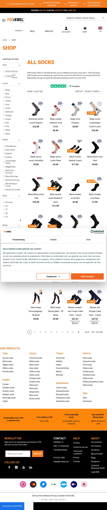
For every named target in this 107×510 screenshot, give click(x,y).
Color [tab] (5, 83)
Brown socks (34, 399)
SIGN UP (37, 454)
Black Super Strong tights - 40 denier (55, 311)
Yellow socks (34, 371)
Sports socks (8, 358)
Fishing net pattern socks (93, 382)
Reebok (8, 153)
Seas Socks (10, 150)
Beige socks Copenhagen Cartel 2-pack (95, 123)
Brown (8, 97)
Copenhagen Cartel (10, 162)
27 (6, 210)
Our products (96, 442)
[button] (19, 30)
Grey (7, 104)
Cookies (76, 461)
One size (9, 202)
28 (6, 213)
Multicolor (9, 112)
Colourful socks (89, 361)
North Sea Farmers (9, 171)
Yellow (8, 101)
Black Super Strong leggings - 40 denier (36, 311)
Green (7, 108)
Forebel (8, 157)
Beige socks (34, 392)
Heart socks (88, 385)
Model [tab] (5, 225)
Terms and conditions (41, 496)
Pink (7, 126)
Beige (7, 90)
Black (7, 134)
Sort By (79, 91)
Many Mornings (11, 176)
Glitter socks (88, 378)
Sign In (66, 30)
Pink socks (33, 385)
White (7, 130)
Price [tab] (5, 65)
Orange (8, 115)
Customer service (80, 447)
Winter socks (8, 368)
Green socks (34, 375)
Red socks (33, 388)
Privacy (76, 458)
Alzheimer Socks (12, 180)
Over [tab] (88, 239)
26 (6, 206)
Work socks (7, 361)
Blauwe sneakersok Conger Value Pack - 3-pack (75, 311)
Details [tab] (53, 239)
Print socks (87, 365)
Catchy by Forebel (12, 190)
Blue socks (33, 395)
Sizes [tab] (5, 196)
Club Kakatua (10, 146)
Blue (7, 94)
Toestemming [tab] (18, 239)
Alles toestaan (87, 276)
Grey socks (33, 368)
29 (6, 217)
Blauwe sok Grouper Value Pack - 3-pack (95, 311)
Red (7, 123)
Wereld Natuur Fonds (11, 185)
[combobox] (85, 18)
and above (11, 76)
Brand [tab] (5, 140)
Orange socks (35, 378)
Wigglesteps (10, 167)
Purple (8, 119)
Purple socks (34, 382)
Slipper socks (8, 365)
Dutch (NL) (70, 496)
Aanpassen (51, 276)
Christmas (60, 358)
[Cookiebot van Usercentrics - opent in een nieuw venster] (92, 232)
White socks (34, 361)
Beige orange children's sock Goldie (55, 123)
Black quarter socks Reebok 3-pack (55, 198)
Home (5, 40)
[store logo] (16, 20)
